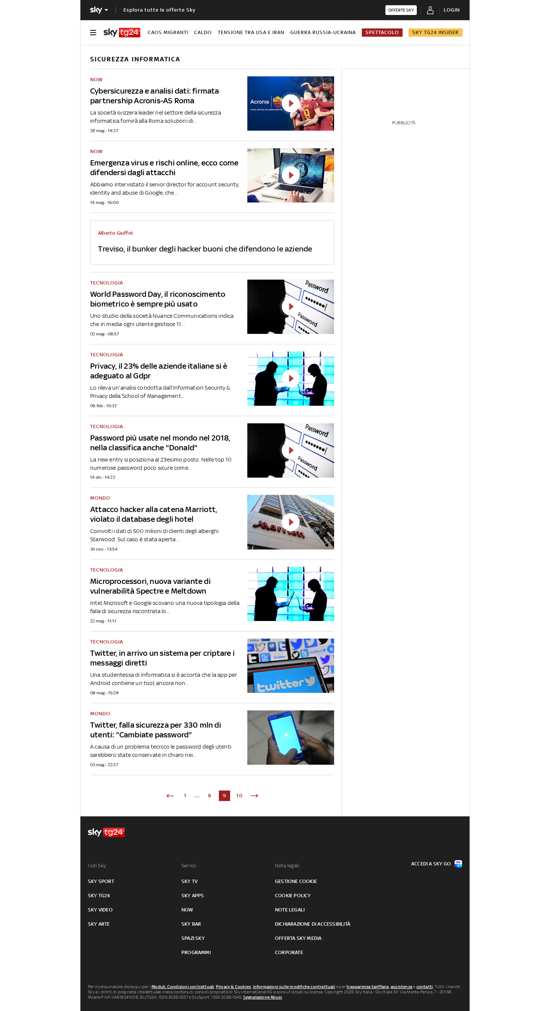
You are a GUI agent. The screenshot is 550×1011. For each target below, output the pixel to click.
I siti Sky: (97, 865)
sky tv (189, 881)
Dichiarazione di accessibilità (312, 924)
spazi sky (193, 938)
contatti (424, 986)
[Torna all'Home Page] (122, 32)
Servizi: (189, 865)
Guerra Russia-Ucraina (323, 32)
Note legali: (287, 865)
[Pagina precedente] (170, 795)
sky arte (99, 924)
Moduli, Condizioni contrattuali (183, 986)
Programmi (196, 952)
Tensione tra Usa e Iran (251, 32)
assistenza (401, 986)
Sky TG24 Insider (435, 32)
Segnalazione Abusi (262, 997)
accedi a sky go (431, 864)
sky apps (192, 895)
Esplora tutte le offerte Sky (159, 10)
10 (239, 795)
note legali (290, 910)
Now (187, 910)
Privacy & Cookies (233, 986)
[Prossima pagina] (254, 795)
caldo (203, 32)
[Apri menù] (93, 32)
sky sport (101, 881)
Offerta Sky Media (298, 938)
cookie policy (293, 895)
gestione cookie (296, 881)
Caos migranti (168, 32)
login (452, 10)
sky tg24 (99, 895)
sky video (100, 910)
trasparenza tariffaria (367, 986)
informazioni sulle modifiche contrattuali (294, 986)
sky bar (191, 924)
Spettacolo (382, 32)
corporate (289, 952)
